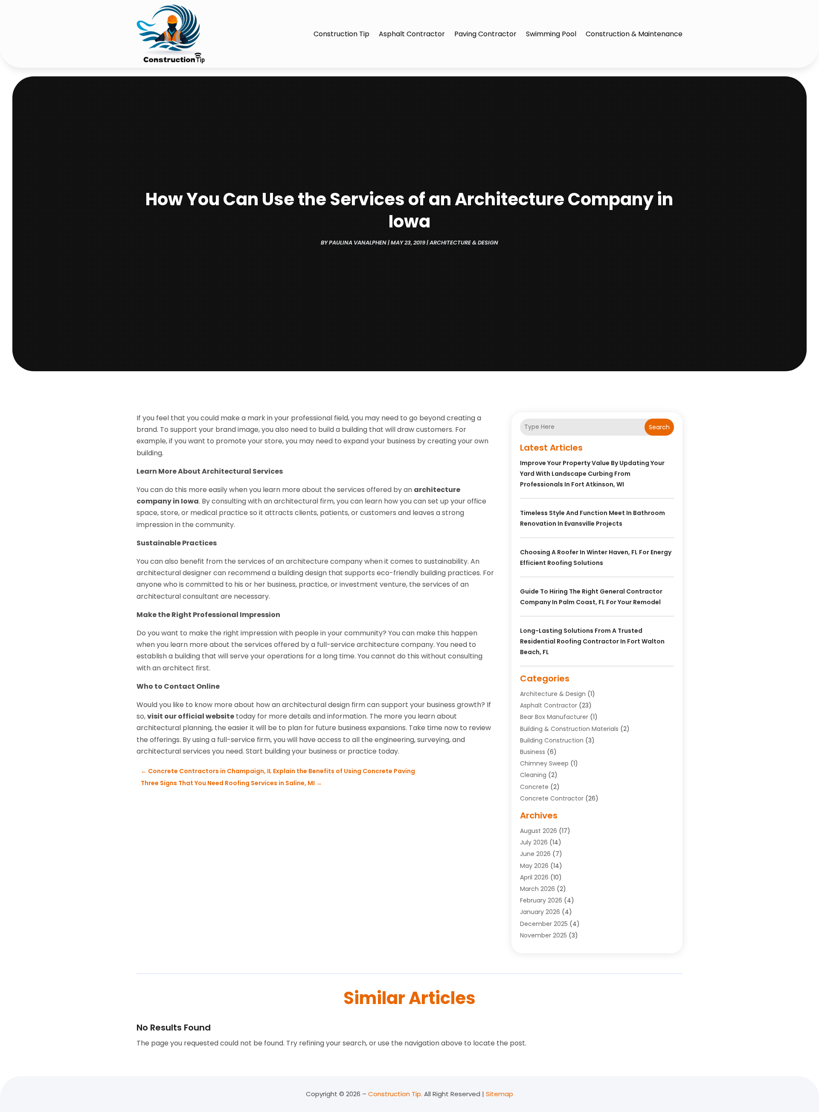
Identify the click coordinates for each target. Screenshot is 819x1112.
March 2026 (537, 889)
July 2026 (534, 842)
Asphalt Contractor (412, 34)
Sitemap (499, 1093)
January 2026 (540, 912)
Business (532, 752)
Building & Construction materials (569, 729)
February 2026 (541, 900)
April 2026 (534, 877)
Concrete (534, 787)
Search (659, 427)
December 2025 (544, 924)
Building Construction (552, 740)
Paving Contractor (485, 34)
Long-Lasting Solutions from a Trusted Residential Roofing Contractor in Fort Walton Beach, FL (592, 641)
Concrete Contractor (552, 798)
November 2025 (543, 935)
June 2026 (535, 854)
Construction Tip (341, 34)
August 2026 (538, 831)
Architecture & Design (464, 243)
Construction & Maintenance (634, 34)
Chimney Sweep (544, 763)
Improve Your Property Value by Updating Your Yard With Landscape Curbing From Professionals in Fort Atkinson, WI (592, 474)
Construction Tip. (395, 1093)
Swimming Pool (551, 34)
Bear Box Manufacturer (554, 717)
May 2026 (534, 866)
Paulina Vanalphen (357, 243)
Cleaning (533, 775)
